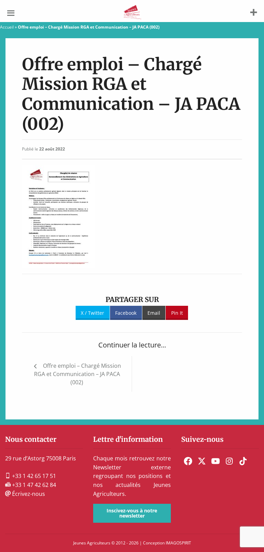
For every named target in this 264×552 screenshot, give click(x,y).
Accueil (7, 27)
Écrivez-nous (28, 494)
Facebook (125, 313)
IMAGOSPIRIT (178, 543)
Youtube (215, 461)
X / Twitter (92, 313)
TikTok (243, 461)
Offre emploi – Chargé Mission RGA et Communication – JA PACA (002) (77, 374)
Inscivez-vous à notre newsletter (132, 513)
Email (153, 313)
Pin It (177, 313)
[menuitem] (188, 461)
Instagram (229, 461)
